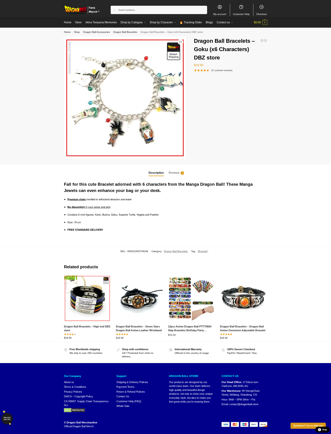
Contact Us (122, 396)
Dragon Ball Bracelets (125, 32)
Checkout (261, 14)
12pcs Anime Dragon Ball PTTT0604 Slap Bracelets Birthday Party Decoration (189, 328)
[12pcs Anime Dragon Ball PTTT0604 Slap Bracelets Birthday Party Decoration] (191, 298)
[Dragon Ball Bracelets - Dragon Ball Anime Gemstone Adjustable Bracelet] (265, 40)
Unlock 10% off (7, 418)
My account (219, 14)
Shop (77, 32)
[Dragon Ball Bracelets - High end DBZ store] (262, 40)
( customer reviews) (221, 70)
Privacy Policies (73, 391)
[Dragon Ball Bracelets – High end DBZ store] (87, 298)
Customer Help (241, 14)
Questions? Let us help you (308, 425)
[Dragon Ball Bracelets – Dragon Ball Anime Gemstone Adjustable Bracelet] (243, 298)
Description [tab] (156, 172)
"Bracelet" (202, 251)
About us (69, 382)
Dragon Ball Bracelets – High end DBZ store (87, 328)
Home (67, 32)
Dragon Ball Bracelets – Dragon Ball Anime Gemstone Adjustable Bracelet (242, 328)
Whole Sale (122, 405)
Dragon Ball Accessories (96, 32)
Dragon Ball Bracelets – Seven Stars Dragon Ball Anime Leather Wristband (139, 328)
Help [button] (324, 429)
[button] (260, 22)
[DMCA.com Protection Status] (87, 410)
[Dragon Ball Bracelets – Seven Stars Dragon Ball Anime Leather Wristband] (139, 298)
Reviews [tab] (176, 172)
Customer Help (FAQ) (128, 401)
